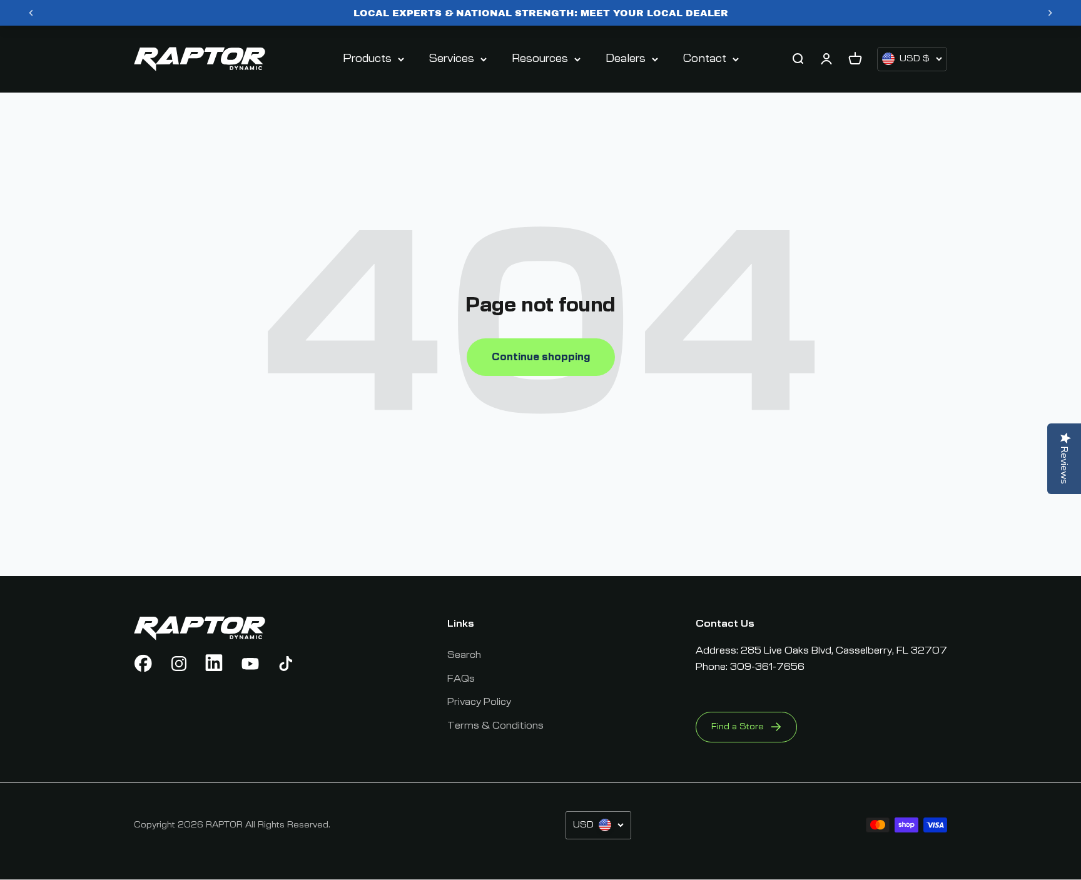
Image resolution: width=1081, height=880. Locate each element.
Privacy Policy (479, 702)
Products (367, 58)
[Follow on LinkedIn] (214, 663)
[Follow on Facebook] (143, 663)
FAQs (461, 679)
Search (464, 655)
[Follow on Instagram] (179, 663)
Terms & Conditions (495, 726)
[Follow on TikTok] (286, 663)
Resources (540, 58)
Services (451, 58)
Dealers (626, 58)
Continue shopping (541, 357)
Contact (704, 58)
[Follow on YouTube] (250, 663)
